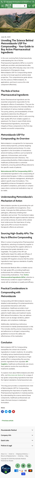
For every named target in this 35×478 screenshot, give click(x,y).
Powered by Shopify (7, 460)
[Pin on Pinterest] (13, 411)
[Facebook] (17, 465)
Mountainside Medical (15, 375)
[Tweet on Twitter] (6, 411)
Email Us (11, 454)
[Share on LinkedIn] (9, 411)
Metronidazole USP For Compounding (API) (16, 171)
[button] (24, 6)
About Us (4, 454)
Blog (26, 456)
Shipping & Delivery (22, 454)
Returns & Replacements (8, 456)
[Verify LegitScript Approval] (6, 469)
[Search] (14, 6)
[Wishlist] (29, 5)
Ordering (20, 456)
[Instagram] (23, 465)
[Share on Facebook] (2, 411)
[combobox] (21, 6)
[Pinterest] (29, 465)
